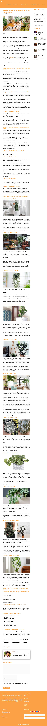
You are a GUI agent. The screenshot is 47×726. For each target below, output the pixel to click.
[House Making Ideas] (1, 1)
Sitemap (25, 704)
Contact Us (26, 698)
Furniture (15, 4)
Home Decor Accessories (6, 712)
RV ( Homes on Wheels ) (35, 4)
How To (5, 646)
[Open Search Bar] (45, 7)
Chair (2, 716)
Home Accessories (5, 717)
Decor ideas (8, 4)
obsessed (18, 58)
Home (4, 647)
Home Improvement (24, 4)
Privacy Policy (26, 701)
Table (2, 713)
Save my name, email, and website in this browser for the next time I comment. (15, 684)
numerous (12, 57)
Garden (43, 4)
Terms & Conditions (27, 702)
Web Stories (26, 705)
